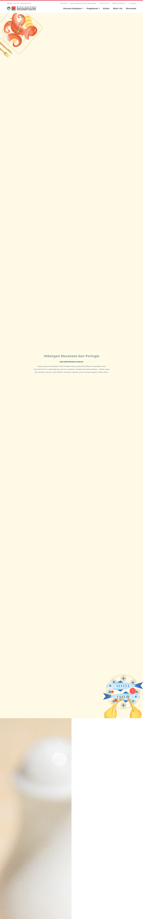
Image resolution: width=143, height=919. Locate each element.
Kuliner (106, 8)
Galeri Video (63, 3)
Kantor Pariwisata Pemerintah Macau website (83, 3)
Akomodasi (131, 8)
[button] (104, 3)
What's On (117, 8)
